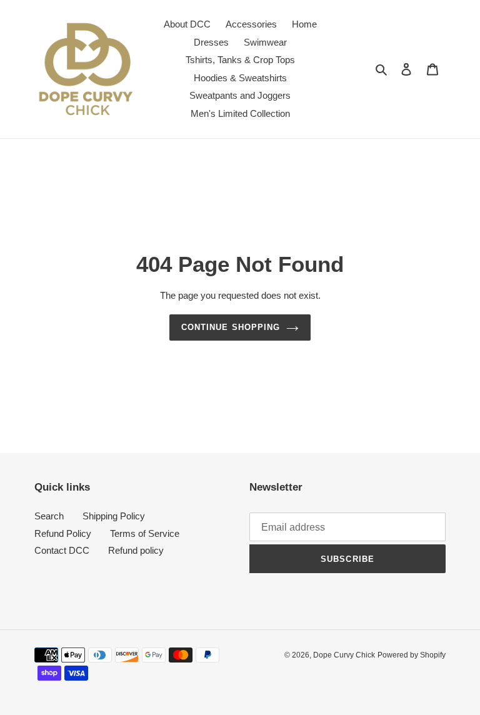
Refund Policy (62, 533)
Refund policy (136, 550)
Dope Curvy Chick (344, 655)
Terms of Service (144, 533)
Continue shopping (230, 327)
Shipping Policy (113, 516)
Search (49, 516)
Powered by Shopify (412, 655)
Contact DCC (61, 550)
